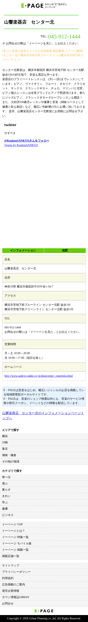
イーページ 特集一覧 (15, 537)
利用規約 (8, 578)
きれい (6, 496)
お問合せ (8, 603)
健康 (5, 508)
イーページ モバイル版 (17, 543)
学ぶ (5, 502)
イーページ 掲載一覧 (15, 549)
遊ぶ (5, 483)
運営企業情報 (10, 590)
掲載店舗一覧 (10, 556)
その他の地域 (10, 461)
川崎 (5, 442)
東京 (5, 448)
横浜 (5, 436)
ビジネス (8, 515)
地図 (65, 250)
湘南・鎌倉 (9, 455)
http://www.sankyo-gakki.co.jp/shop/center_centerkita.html (39, 375)
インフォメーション (23, 250)
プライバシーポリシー (16, 571)
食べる (6, 477)
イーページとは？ (13, 530)
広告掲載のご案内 (13, 584)
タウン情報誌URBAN (15, 597)
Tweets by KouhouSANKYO (21, 145)
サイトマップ (10, 565)
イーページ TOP (12, 524)
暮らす (6, 489)
